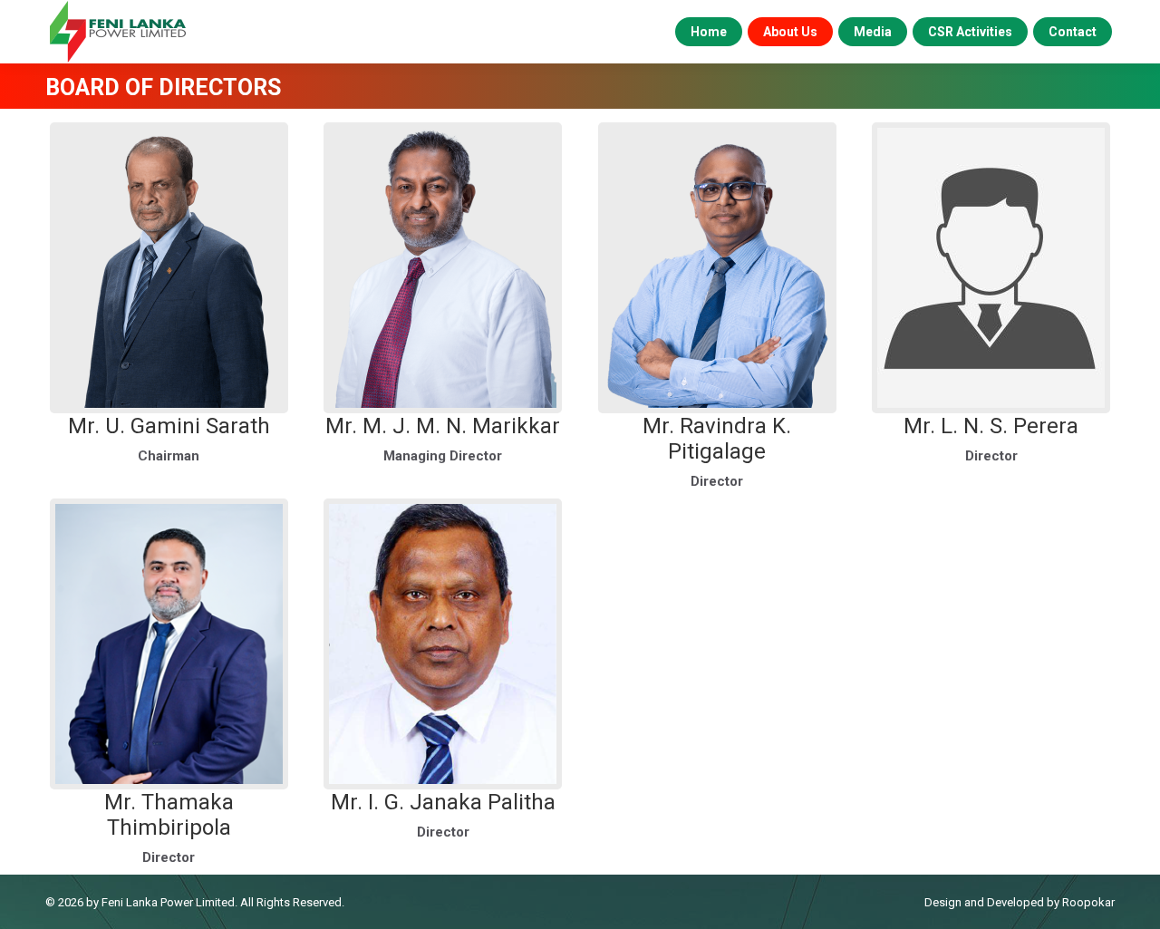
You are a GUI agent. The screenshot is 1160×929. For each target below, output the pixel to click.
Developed (1015, 902)
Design (943, 902)
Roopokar (1088, 902)
